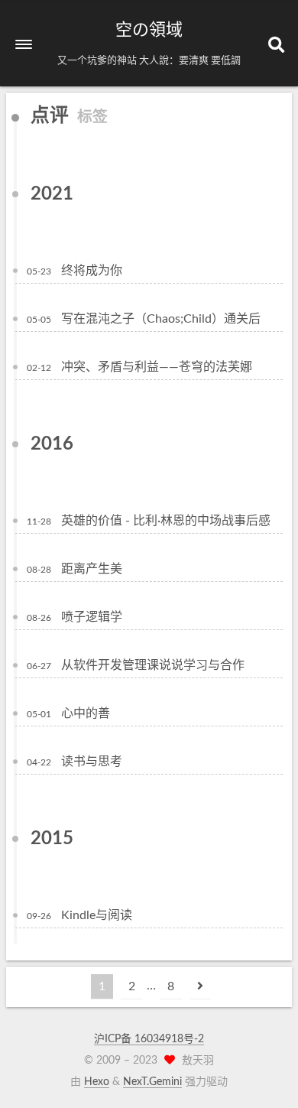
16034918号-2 (169, 1039)
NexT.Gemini (152, 1082)
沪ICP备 (114, 1039)
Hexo (96, 1082)
